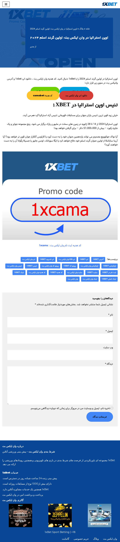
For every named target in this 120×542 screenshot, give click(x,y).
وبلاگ (96, 538)
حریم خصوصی (81, 538)
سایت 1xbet (92, 272)
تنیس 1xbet (32, 265)
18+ (73, 532)
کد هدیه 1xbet (56, 272)
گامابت (65, 538)
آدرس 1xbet (98, 259)
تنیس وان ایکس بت (14, 265)
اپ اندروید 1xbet (47, 259)
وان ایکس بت (73, 279)
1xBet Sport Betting (57, 532)
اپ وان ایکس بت (28, 259)
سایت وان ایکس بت (74, 272)
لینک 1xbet (19, 272)
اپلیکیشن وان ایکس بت (89, 265)
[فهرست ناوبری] (6, 4)
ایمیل (109, 331)
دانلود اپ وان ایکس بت (76, 95)
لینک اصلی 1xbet (109, 279)
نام (110, 315)
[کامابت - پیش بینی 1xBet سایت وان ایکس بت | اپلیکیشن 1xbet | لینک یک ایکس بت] (110, 4)
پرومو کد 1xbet (69, 265)
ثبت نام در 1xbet (109, 272)
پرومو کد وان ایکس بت (50, 265)
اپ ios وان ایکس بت (67, 259)
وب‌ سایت (108, 347)
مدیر (32, 46)
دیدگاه (109, 364)
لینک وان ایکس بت (90, 279)
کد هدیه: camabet (43, 95)
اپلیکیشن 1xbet (109, 265)
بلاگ (81, 29)
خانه (88, 29)
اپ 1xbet (84, 259)
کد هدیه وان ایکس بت (37, 272)
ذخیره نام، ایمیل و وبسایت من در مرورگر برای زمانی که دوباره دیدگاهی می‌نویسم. (70, 408)
